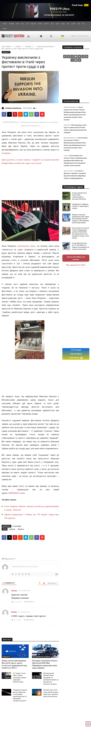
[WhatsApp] (31, 114)
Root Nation (6, 46)
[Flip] (42, 114)
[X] (9, 114)
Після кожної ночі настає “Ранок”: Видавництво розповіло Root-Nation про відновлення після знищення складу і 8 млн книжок (75, 160)
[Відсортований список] (19, 574)
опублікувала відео (26, 245)
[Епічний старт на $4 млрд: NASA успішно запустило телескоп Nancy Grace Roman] (36, 692)
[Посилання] (29, 574)
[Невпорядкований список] (22, 574)
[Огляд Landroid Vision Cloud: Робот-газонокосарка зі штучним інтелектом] (66, 196)
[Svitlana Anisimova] (3, 108)
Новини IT (29, 46)
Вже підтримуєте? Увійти (75, 265)
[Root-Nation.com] (13, 35)
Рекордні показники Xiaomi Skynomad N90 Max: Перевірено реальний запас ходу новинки (44, 664)
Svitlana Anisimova (13, 108)
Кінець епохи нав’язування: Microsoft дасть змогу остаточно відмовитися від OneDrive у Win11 (14, 664)
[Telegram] (25, 114)
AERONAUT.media (16, 492)
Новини (18, 46)
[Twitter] (68, 56)
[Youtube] (76, 60)
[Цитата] (25, 574)
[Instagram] (86, 56)
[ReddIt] (20, 114)
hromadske (17, 526)
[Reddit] (83, 56)
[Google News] (79, 60)
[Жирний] (12, 574)
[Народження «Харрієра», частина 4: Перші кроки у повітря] (66, 207)
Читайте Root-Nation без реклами (76, 258)
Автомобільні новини (41, 657)
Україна (21, 529)
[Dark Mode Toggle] (88, 723)
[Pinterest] (15, 114)
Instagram (6, 152)
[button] (51, 36)
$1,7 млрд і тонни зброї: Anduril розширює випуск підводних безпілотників (19, 677)
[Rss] (65, 56)
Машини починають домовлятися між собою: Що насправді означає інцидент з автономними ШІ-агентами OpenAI (80, 219)
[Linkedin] (79, 56)
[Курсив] (16, 574)
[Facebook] (4, 114)
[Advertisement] (30, 182)
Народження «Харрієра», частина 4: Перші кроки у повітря (80, 206)
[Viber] (36, 114)
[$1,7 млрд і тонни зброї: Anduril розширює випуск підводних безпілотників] (6, 675)
